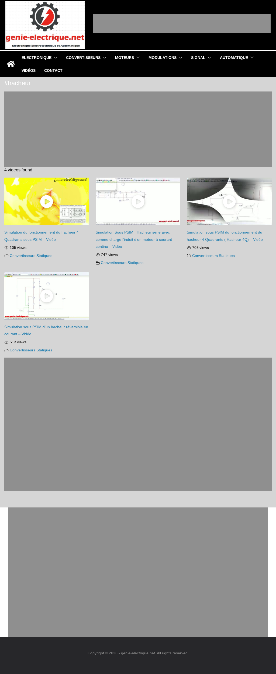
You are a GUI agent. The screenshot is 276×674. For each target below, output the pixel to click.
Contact (53, 70)
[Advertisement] (182, 23)
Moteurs (124, 57)
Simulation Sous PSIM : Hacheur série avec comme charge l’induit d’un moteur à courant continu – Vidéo (134, 239)
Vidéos (29, 70)
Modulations (163, 57)
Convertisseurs (83, 57)
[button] (54, 57)
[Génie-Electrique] (10, 64)
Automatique (234, 57)
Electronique (36, 57)
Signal (198, 57)
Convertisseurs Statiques (31, 255)
